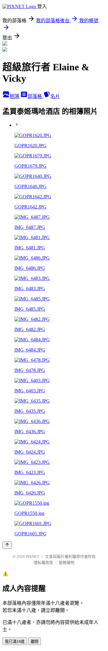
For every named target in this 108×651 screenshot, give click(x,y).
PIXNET (32, 556)
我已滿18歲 (15, 641)
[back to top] (7, 545)
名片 (55, 96)
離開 (34, 641)
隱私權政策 (43, 562)
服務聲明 (66, 562)
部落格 (35, 96)
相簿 (15, 96)
